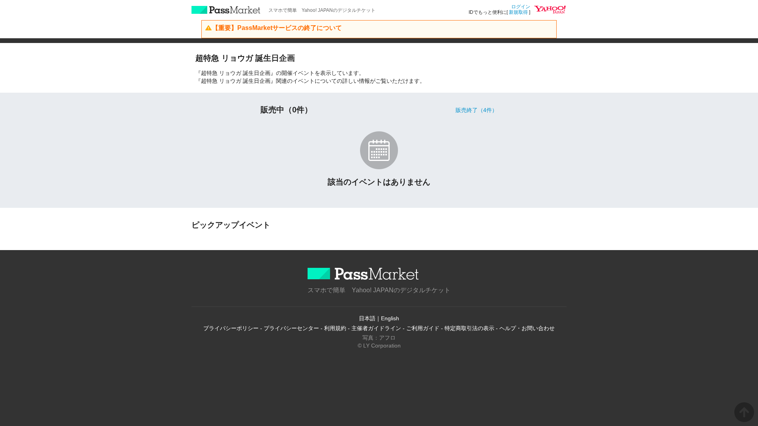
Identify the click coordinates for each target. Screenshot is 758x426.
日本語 (367, 318)
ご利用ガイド (422, 328)
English (390, 318)
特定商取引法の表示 (469, 328)
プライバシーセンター (291, 328)
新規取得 (518, 12)
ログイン (520, 6)
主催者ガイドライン (376, 328)
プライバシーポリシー (231, 328)
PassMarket (226, 10)
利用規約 (335, 328)
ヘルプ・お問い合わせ (527, 328)
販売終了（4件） (476, 110)
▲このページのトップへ (744, 412)
